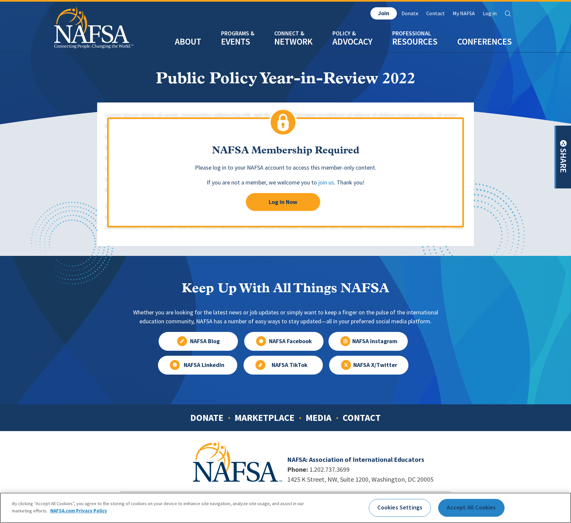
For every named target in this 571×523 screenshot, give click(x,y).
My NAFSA (464, 13)
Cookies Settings (399, 507)
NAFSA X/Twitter (375, 365)
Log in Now (283, 202)
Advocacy (352, 41)
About (188, 41)
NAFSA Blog (205, 341)
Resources (415, 41)
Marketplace (264, 417)
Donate (409, 13)
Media (318, 417)
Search (508, 14)
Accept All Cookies (471, 507)
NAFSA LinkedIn (204, 365)
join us (326, 182)
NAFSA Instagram (374, 341)
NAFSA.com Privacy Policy (78, 510)
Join (383, 13)
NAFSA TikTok (290, 365)
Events (235, 41)
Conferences (484, 41)
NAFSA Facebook (290, 341)
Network (293, 41)
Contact (435, 13)
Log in (490, 13)
